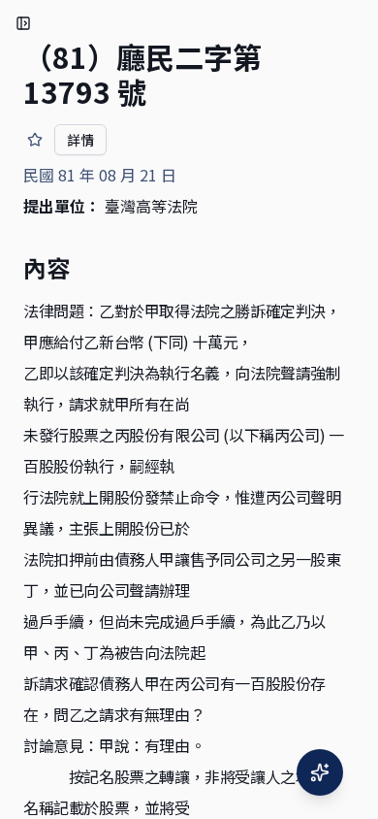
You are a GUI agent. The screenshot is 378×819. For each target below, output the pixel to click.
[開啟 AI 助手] (320, 772)
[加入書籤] (35, 139)
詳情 (80, 139)
